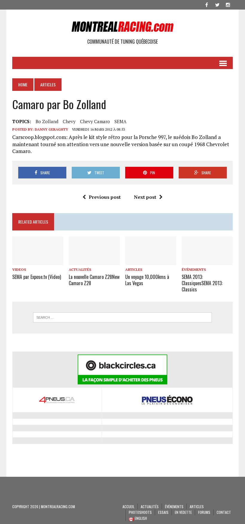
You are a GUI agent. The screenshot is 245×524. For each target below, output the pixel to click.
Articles (133, 269)
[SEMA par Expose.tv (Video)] (37, 261)
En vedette (183, 512)
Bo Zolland (47, 121)
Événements (194, 269)
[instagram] (228, 4)
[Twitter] (217, 4)
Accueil (128, 506)
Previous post (105, 197)
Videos (19, 269)
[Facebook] (206, 4)
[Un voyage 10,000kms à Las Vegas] (150, 261)
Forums (204, 512)
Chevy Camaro (95, 121)
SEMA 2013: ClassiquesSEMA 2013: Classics (202, 283)
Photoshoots (140, 512)
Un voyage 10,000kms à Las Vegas (147, 280)
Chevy (69, 121)
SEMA (120, 121)
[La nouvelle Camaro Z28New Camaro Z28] (94, 261)
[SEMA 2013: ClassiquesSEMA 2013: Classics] (207, 261)
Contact (224, 512)
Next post (145, 197)
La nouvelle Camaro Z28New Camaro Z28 (94, 280)
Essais (163, 512)
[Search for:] (122, 317)
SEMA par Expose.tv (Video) (36, 276)
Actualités (80, 269)
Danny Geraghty (51, 129)
